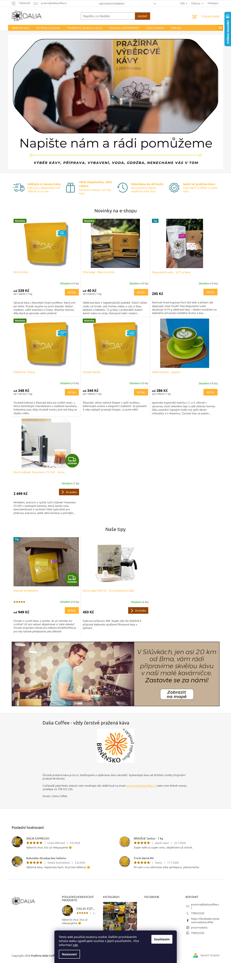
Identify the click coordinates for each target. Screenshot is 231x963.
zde (75, 945)
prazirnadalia (199, 927)
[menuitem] (20, 28)
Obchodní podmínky (112, 3)
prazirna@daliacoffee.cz (141, 785)
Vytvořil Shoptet (209, 955)
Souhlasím (162, 939)
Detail (72, 292)
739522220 (197, 913)
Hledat (142, 16)
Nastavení (69, 954)
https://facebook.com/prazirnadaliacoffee (205, 920)
